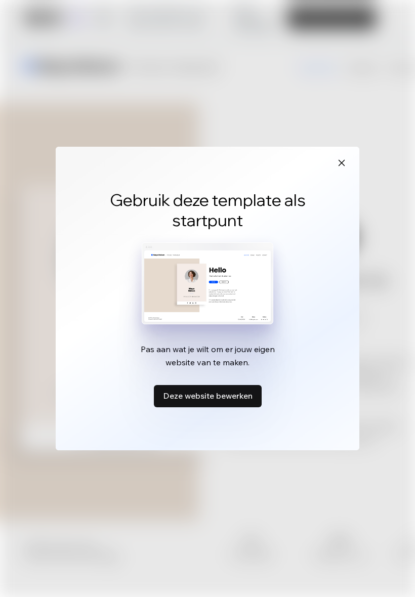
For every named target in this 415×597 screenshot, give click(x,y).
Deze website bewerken (208, 396)
